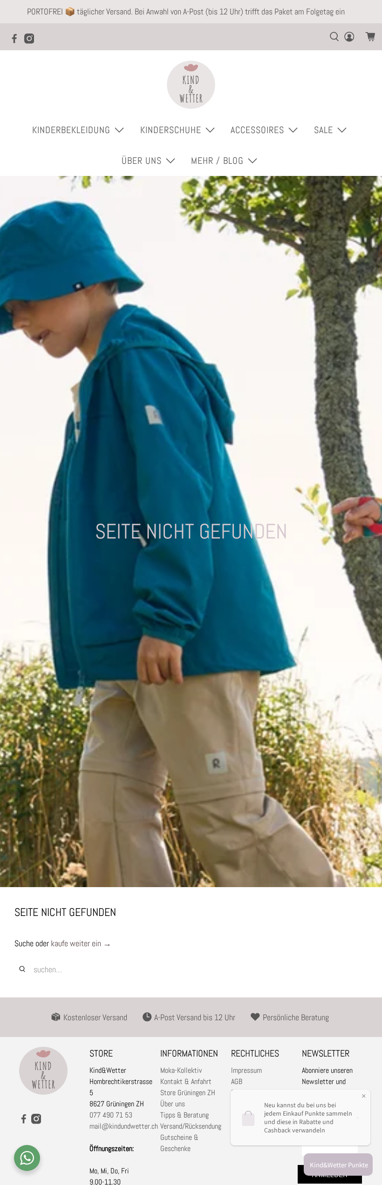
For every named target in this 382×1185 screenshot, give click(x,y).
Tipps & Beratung (184, 1115)
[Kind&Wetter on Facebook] (16, 41)
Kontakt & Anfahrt (185, 1081)
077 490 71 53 (110, 1115)
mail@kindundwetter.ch (123, 1126)
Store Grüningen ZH (187, 1092)
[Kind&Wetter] (191, 84)
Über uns (172, 1104)
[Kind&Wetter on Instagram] (31, 41)
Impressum (246, 1070)
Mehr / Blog (217, 161)
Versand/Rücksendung (190, 1126)
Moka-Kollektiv (181, 1070)
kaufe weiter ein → (81, 943)
